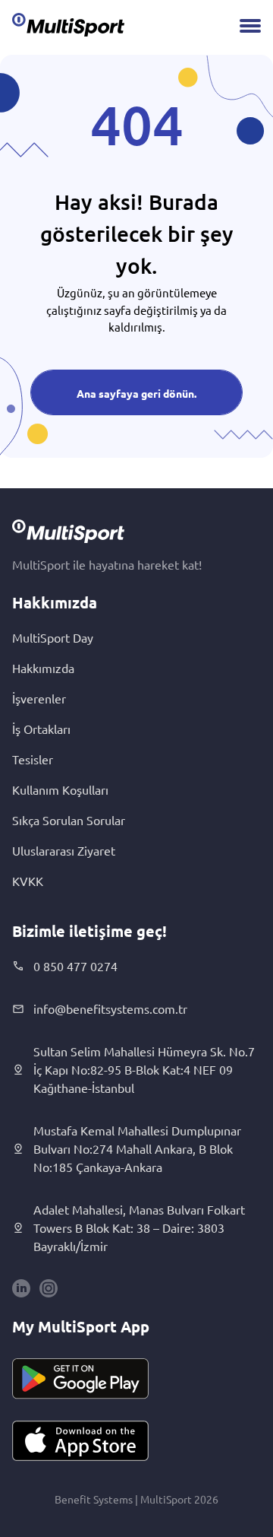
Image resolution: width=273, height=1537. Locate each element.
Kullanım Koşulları (60, 789)
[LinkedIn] (21, 1288)
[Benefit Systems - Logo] (68, 24)
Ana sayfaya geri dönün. (136, 393)
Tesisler (32, 759)
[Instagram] (48, 1288)
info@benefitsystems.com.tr (110, 1008)
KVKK (27, 880)
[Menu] (250, 26)
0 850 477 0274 (75, 965)
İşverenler (39, 698)
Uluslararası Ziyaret (63, 850)
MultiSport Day (52, 637)
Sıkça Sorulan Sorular (68, 819)
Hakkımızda (43, 667)
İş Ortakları (41, 728)
